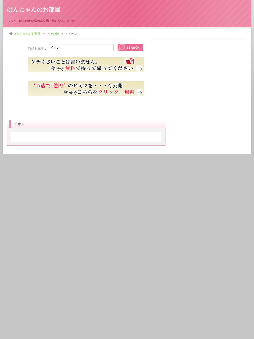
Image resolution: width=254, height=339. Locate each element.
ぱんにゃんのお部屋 (33, 9)
